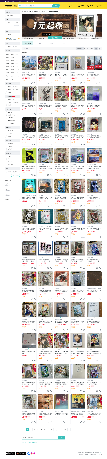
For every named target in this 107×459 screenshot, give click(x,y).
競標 (51, 43)
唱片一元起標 (55, 38)
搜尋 (62, 437)
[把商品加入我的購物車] (35, 83)
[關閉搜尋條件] (26, 6)
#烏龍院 (29, 442)
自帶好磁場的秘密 (28, 38)
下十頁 (64, 429)
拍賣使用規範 (93, 454)
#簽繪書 (24, 442)
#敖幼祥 (34, 442)
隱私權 (86, 454)
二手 (63, 43)
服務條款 (81, 454)
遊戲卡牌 (41, 38)
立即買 (39, 43)
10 (58, 429)
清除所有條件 (15, 175)
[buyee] (12, 39)
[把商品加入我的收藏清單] (32, 83)
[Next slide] (35, 63)
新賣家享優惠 (95, 38)
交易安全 (100, 454)
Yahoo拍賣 (11, 6)
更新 (100, 452)
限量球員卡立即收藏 (68, 38)
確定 (17, 26)
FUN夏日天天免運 (81, 38)
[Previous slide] (23, 63)
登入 (72, 6)
